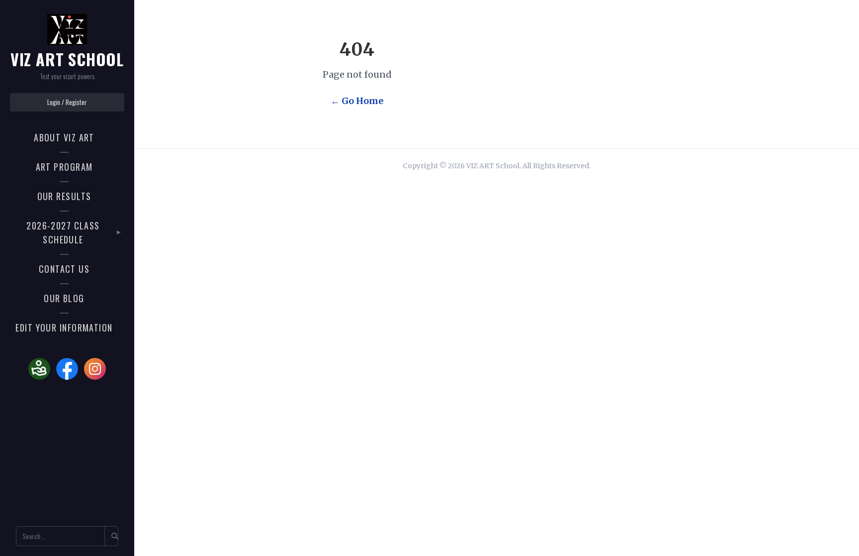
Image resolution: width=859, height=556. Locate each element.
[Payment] (39, 369)
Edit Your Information (63, 327)
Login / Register (67, 102)
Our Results (64, 196)
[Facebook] (67, 369)
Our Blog (64, 298)
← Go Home (357, 101)
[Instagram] (95, 369)
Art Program (64, 166)
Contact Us (64, 268)
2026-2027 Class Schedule (63, 232)
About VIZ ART (64, 137)
